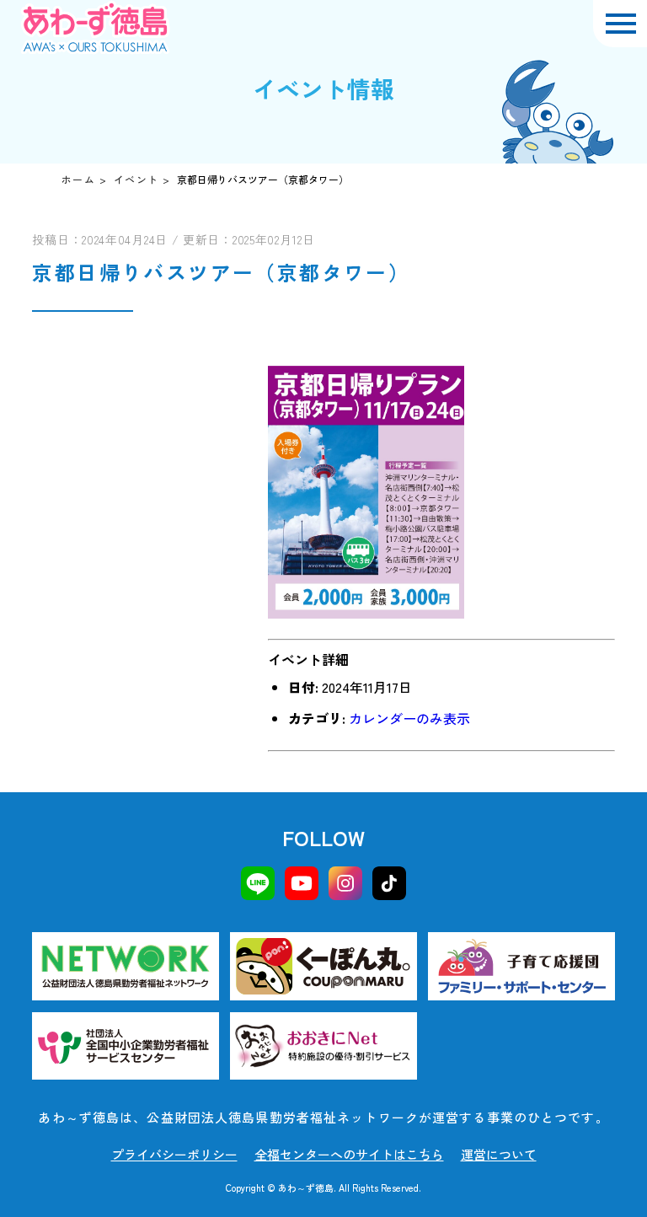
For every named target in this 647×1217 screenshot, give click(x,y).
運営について (499, 1154)
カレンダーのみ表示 (409, 718)
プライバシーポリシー (174, 1154)
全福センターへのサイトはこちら (349, 1154)
